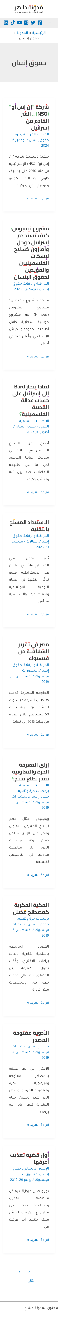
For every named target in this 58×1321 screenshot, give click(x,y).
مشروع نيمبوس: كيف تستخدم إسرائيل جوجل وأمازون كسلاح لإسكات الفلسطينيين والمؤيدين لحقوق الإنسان (30, 252)
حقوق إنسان (39, 140)
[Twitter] (33, 22)
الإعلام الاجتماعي (36, 1169)
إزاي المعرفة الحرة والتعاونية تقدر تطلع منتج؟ (30, 772)
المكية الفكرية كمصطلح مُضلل (31, 908)
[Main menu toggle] (49, 23)
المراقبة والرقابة (23, 135)
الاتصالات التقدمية (34, 421)
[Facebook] (39, 22)
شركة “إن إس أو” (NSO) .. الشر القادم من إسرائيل (29, 117)
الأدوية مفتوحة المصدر (31, 1036)
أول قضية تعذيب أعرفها (29, 1158)
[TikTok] (12, 22)
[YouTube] (19, 22)
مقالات (32, 542)
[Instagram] (26, 22)
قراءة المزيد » (38, 200)
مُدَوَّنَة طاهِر (29, 7)
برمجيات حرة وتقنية (33, 791)
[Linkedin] (6, 22)
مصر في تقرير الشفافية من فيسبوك (33, 651)
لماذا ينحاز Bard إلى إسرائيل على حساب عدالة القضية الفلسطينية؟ (30, 400)
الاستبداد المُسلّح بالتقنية (29, 525)
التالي (29, 1281)
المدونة (43, 135)
